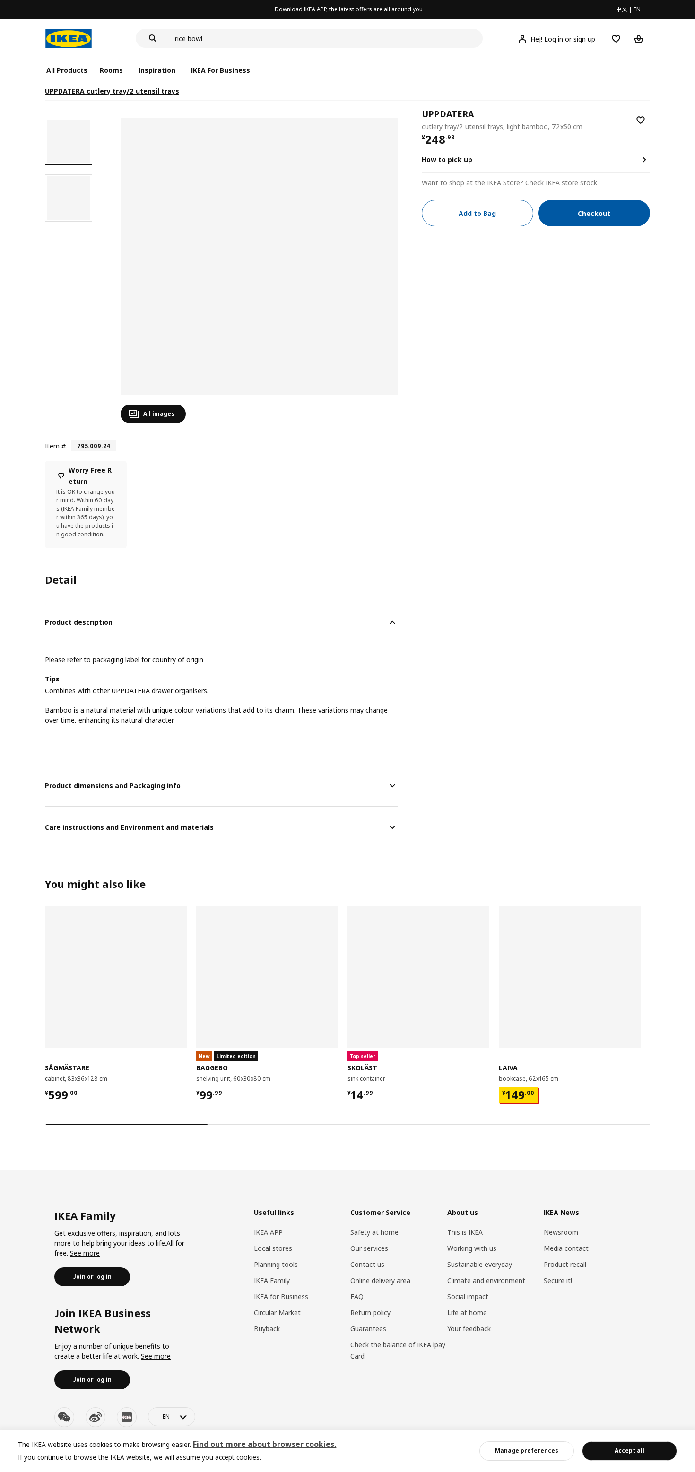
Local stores (273, 1248)
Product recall (565, 1264)
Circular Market (277, 1312)
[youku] (127, 1417)
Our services (369, 1248)
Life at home (467, 1312)
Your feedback (469, 1328)
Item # (55, 445)
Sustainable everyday (479, 1264)
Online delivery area (380, 1280)
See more (85, 1252)
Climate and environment (486, 1280)
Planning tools (276, 1264)
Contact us (367, 1264)
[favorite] (640, 120)
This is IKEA (465, 1232)
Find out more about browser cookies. (264, 1444)
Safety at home (374, 1232)
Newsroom (561, 1232)
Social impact (467, 1296)
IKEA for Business (281, 1296)
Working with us (471, 1248)
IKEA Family (272, 1280)
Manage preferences (526, 1450)
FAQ (357, 1296)
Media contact (566, 1248)
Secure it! (558, 1280)
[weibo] (95, 1417)
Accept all (629, 1450)
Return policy (370, 1312)
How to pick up (447, 159)
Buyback (267, 1328)
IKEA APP (268, 1232)
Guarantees (368, 1328)
